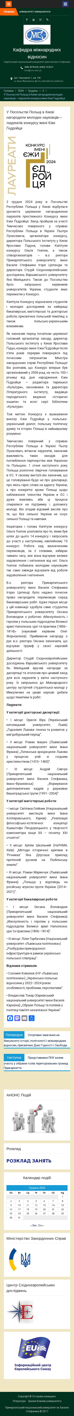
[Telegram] (47, 19)
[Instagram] (40, 19)
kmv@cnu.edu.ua (32, 70)
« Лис (33, 1225)
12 (36, 1205)
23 (11, 1213)
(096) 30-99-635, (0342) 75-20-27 (38, 67)
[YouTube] (33, 19)
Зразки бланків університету (45, 1401)
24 (19, 1213)
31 (19, 1217)
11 (28, 1205)
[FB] (27, 19)
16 (11, 1209)
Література (19, 1401)
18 (28, 1209)
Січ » (41, 1225)
